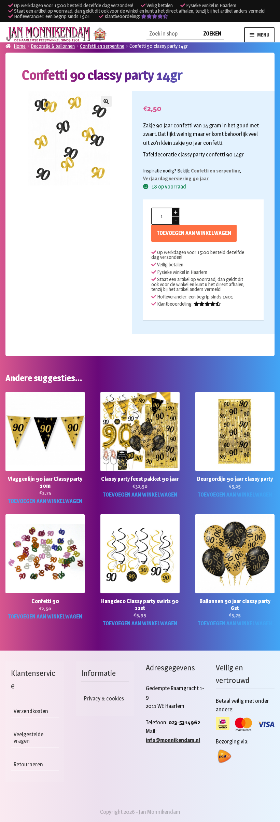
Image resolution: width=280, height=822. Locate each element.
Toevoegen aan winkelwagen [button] (45, 501)
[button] (106, 101)
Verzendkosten (31, 711)
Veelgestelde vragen (28, 737)
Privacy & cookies (104, 698)
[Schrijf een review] (154, 16)
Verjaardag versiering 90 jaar (176, 178)
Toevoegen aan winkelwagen (194, 233)
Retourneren (28, 764)
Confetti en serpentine (215, 170)
